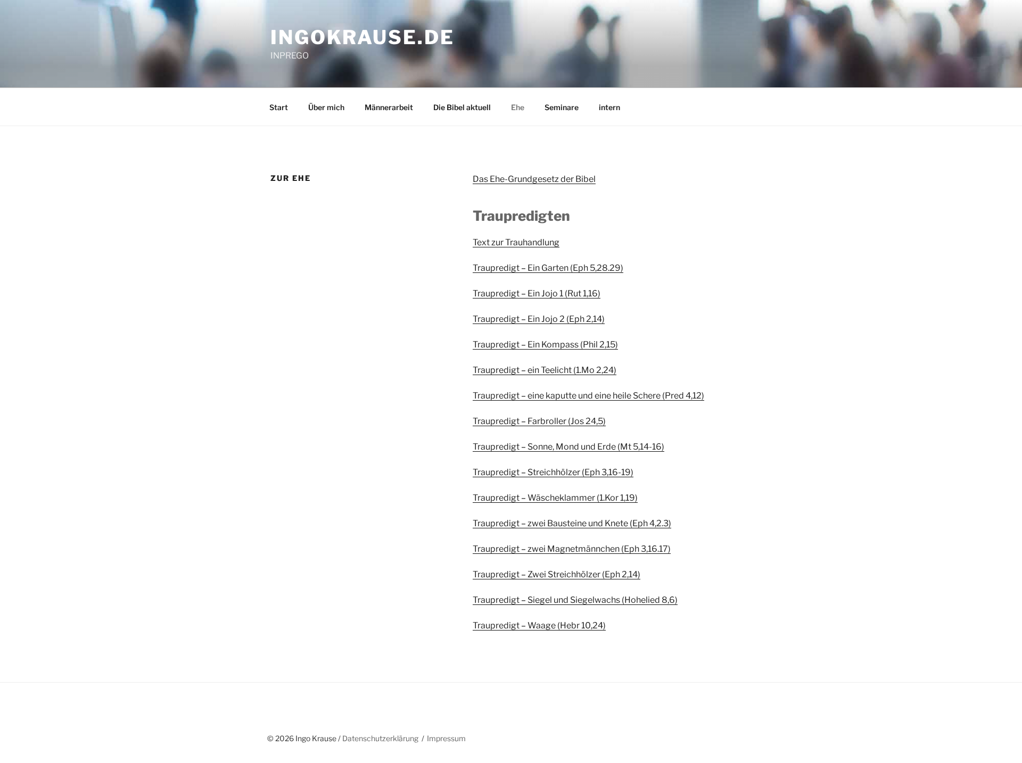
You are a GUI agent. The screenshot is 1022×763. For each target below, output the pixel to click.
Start (278, 107)
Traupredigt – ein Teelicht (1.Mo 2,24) (544, 370)
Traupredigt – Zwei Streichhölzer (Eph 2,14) (556, 574)
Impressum (446, 738)
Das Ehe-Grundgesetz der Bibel (534, 179)
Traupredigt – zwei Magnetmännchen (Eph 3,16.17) (572, 549)
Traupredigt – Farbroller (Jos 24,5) (539, 421)
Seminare (562, 107)
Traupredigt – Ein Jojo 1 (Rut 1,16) (536, 293)
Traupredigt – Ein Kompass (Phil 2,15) (545, 344)
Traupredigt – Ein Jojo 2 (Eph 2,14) (539, 319)
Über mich (326, 107)
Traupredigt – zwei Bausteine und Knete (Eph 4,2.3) (572, 523)
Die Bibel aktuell (462, 107)
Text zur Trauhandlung (516, 242)
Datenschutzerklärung (380, 738)
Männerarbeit (389, 107)
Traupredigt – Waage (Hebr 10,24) (539, 625)
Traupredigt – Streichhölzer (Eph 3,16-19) (553, 472)
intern (609, 107)
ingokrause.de (362, 37)
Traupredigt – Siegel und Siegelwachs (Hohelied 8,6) (575, 600)
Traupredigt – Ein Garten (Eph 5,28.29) (548, 268)
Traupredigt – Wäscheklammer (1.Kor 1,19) (555, 498)
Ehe (517, 107)
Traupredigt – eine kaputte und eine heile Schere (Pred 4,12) (588, 396)
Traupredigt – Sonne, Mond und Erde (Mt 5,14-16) (568, 447)
